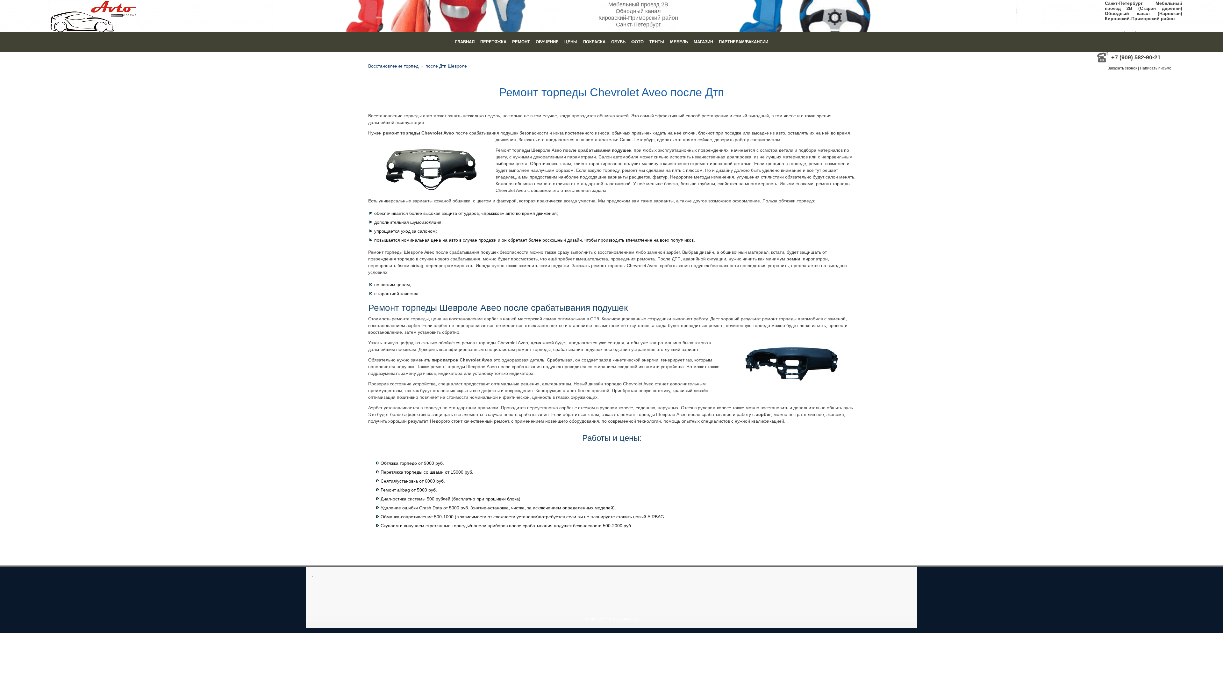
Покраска (594, 42)
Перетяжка (493, 42)
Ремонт (521, 42)
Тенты (656, 42)
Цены (570, 42)
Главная (465, 42)
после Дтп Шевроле (446, 66)
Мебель (679, 42)
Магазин (703, 42)
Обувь (618, 42)
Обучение (547, 42)
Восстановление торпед (393, 66)
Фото (637, 42)
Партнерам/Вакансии (743, 42)
